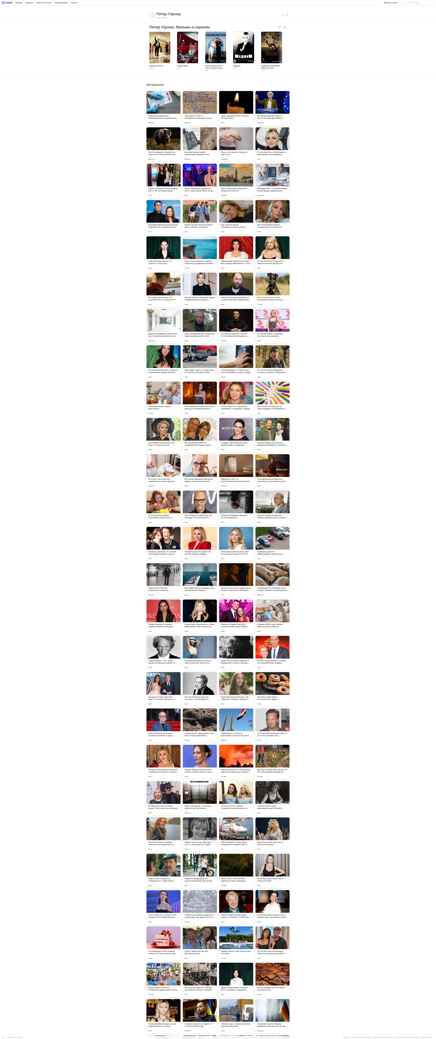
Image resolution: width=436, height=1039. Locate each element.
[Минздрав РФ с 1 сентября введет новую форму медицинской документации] (272, 181)
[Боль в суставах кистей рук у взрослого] (236, 144)
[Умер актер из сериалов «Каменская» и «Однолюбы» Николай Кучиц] (163, 871)
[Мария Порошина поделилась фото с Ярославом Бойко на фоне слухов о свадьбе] (200, 181)
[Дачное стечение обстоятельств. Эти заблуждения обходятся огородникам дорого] (272, 762)
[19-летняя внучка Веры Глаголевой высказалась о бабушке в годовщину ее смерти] (163, 508)
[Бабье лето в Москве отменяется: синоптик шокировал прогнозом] (163, 580)
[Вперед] (285, 27)
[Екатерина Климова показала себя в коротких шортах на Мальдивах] (200, 653)
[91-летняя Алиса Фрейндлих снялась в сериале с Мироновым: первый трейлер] (272, 362)
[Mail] (3, 2)
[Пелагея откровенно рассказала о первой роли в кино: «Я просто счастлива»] (163, 762)
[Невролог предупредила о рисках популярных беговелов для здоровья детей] (200, 871)
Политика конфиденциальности (383, 1037)
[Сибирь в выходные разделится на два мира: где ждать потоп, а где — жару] (200, 907)
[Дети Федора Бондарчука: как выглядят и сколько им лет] (200, 508)
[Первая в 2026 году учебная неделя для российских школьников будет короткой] (272, 617)
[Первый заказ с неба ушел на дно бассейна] (236, 943)
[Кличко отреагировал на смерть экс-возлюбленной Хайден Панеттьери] (272, 653)
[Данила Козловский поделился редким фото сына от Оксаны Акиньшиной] (236, 653)
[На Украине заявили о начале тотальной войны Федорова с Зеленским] (236, 326)
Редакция (346, 1037)
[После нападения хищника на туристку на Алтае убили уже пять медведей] (163, 144)
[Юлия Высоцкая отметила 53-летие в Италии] (272, 871)
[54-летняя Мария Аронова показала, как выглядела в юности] (200, 689)
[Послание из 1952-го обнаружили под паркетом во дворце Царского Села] (200, 108)
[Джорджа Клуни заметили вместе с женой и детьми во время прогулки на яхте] (163, 689)
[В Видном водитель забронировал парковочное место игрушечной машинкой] (272, 544)
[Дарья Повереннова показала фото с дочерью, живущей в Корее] (236, 980)
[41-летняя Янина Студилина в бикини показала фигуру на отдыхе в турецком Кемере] (272, 253)
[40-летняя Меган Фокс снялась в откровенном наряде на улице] (163, 362)
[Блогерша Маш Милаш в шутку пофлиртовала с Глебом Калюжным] (163, 1016)
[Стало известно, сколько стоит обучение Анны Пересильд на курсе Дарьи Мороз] (163, 907)
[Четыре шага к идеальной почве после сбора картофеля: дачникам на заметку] (200, 725)
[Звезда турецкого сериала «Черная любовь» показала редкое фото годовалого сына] (163, 617)
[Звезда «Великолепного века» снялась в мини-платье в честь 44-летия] (200, 762)
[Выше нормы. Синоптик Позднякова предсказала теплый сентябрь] (163, 980)
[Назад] (280, 27)
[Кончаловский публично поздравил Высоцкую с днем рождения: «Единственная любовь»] (200, 435)
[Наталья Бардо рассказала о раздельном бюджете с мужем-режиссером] (272, 435)
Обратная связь (426, 1037)
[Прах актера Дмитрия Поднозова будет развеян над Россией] (200, 326)
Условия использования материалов (407, 1037)
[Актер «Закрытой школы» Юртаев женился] (200, 943)
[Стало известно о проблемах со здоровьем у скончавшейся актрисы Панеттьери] (272, 144)
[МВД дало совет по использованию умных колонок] (236, 471)
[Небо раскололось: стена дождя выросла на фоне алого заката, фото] (236, 762)
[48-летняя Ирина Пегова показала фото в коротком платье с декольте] (272, 217)
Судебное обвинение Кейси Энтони (270, 67)
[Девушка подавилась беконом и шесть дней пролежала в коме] (163, 326)
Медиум (236, 66)
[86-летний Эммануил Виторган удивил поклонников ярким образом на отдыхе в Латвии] (200, 471)
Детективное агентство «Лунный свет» (214, 67)
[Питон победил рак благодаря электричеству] (272, 980)
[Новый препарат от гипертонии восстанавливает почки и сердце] (236, 362)
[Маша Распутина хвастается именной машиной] (272, 834)
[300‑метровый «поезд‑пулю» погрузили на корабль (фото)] (236, 834)
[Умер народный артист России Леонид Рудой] (236, 108)
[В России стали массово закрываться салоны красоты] (163, 471)
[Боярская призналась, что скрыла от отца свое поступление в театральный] (163, 253)
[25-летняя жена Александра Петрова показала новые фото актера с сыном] (272, 943)
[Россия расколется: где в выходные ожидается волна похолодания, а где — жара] (272, 290)
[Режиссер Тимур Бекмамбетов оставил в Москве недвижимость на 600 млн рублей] (236, 290)
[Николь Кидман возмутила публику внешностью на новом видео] (272, 508)
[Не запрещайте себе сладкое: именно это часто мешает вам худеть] (163, 943)
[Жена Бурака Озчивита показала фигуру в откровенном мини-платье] (200, 399)
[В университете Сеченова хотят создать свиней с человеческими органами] (272, 580)
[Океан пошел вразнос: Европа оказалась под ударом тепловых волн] (200, 253)
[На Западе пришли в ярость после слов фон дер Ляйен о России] (272, 108)
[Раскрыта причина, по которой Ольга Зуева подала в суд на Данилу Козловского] (163, 544)
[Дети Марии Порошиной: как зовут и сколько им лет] (163, 435)
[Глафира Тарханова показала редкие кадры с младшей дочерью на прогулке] (236, 435)
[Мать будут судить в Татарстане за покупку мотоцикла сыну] (200, 362)
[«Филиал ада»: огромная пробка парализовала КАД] (236, 1016)
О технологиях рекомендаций (361, 1037)
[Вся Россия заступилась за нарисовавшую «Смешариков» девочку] (272, 399)
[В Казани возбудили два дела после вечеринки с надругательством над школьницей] (236, 508)
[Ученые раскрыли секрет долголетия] (163, 399)
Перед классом (156, 66)
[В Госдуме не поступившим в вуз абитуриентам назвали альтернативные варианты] (200, 580)
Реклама (19, 1037)
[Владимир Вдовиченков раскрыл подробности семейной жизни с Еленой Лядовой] (163, 217)
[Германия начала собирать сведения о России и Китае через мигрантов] (272, 1016)
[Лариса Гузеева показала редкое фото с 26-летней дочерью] (163, 181)
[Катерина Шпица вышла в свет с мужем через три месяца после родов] (272, 907)
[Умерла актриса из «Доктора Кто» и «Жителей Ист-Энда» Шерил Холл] (200, 834)
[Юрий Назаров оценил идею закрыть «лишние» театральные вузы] (236, 907)
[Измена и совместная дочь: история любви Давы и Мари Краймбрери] (236, 617)
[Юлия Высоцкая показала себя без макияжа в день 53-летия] (236, 544)
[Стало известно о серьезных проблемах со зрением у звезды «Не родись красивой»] (236, 399)
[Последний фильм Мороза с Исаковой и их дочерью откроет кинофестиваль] (272, 471)
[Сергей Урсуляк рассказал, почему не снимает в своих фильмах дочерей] (163, 725)
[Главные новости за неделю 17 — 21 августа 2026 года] (200, 1016)
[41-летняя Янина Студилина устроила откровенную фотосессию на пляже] (272, 326)
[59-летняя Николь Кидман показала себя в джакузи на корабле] (163, 834)
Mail (3, 1037)
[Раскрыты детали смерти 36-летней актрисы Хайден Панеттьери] (200, 544)
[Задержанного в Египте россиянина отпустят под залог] (236, 725)
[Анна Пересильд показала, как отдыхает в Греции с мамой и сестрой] (236, 689)
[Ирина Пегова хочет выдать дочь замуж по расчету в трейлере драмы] (236, 580)
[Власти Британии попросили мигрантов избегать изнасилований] (236, 181)
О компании (11, 1037)
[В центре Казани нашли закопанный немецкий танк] (200, 144)
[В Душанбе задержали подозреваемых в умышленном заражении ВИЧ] (163, 108)
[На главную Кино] (9, 2)
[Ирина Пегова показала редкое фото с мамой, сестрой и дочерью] (200, 217)
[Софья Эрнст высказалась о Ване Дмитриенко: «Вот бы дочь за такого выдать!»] (200, 617)
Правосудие (182, 66)
